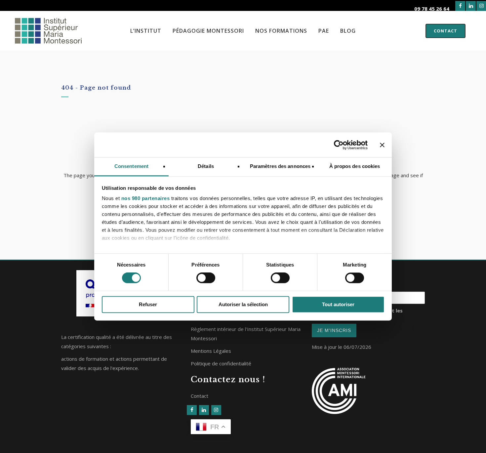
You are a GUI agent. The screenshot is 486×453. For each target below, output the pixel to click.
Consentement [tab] (131, 166)
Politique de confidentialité (221, 363)
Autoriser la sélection (243, 304)
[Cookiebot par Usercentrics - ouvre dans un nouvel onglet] (339, 145)
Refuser (148, 304)
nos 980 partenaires (145, 198)
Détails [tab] (206, 166)
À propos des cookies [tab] (354, 166)
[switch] (205, 278)
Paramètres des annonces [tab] (280, 166)
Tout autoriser (338, 304)
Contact (445, 31)
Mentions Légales (211, 351)
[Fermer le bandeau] (382, 145)
